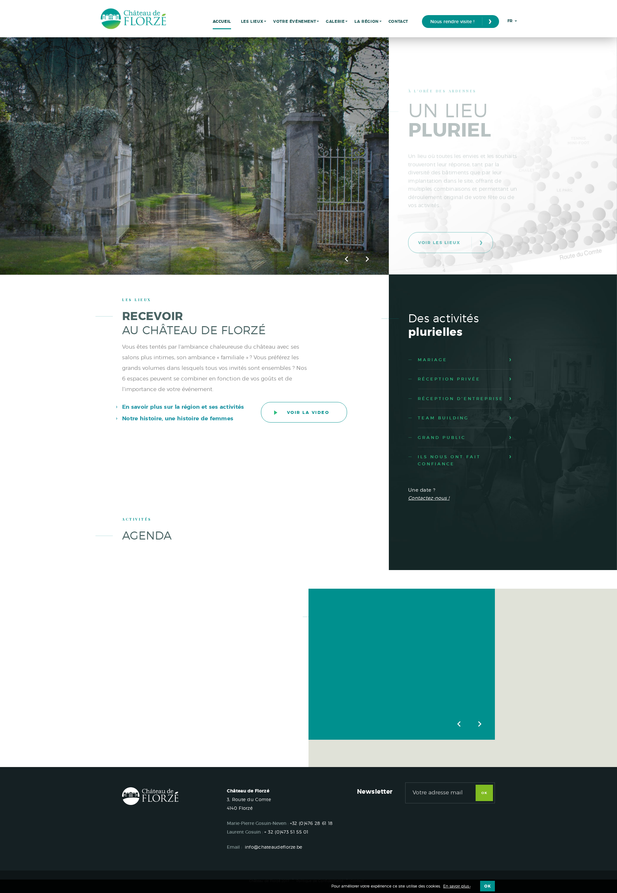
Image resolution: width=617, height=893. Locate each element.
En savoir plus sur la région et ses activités (183, 406)
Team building (443, 418)
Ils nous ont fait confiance (449, 460)
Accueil (222, 21)
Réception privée (449, 379)
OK (484, 793)
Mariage (432, 359)
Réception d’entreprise (461, 398)
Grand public (442, 437)
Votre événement (294, 21)
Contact (398, 21)
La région (366, 21)
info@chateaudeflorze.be (273, 847)
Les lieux (252, 21)
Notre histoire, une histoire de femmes (177, 418)
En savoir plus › (456, 886)
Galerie (335, 21)
